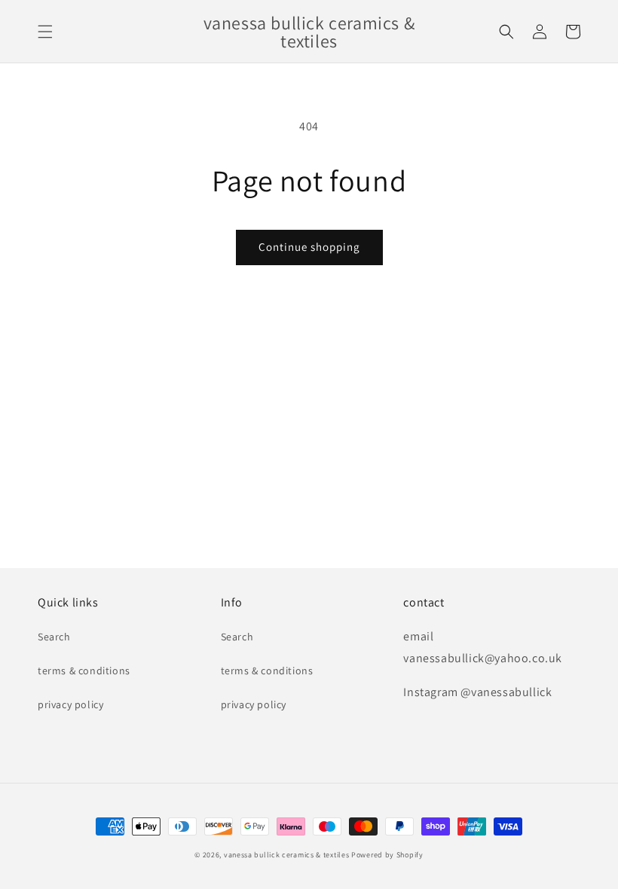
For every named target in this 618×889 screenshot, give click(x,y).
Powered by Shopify (387, 855)
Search (54, 636)
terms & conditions (84, 670)
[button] (45, 31)
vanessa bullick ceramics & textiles (287, 855)
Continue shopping (309, 247)
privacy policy (70, 704)
